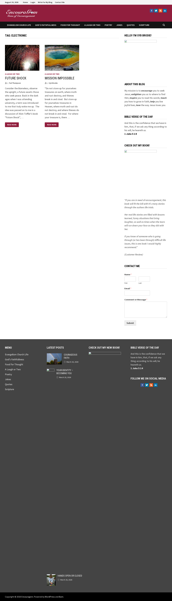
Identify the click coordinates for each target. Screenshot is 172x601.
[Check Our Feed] (160, 10)
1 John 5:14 (130, 133)
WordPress (50, 596)
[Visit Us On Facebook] (151, 10)
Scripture (144, 25)
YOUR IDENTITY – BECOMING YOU (64, 372)
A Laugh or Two (92, 25)
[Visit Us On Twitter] (156, 10)
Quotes (131, 25)
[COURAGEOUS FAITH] (54, 355)
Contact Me (59, 2)
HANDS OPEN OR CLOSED (70, 575)
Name (128, 274)
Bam (61, 596)
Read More (12, 124)
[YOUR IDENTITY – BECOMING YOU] (50, 370)
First (125, 283)
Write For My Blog (45, 2)
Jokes (119, 25)
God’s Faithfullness (45, 25)
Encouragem (56, 12)
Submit (130, 323)
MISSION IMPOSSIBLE (59, 78)
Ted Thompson (15, 83)
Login (33, 2)
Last (140, 283)
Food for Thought (70, 25)
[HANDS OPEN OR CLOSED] (51, 576)
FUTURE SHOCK (15, 78)
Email (127, 288)
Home (25, 2)
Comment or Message (135, 299)
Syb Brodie (53, 83)
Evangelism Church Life (19, 25)
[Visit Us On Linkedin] (165, 10)
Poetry (108, 25)
